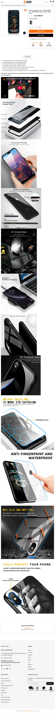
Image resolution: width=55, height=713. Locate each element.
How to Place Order (5, 697)
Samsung (30, 652)
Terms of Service (5, 702)
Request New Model (5, 699)
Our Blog (3, 690)
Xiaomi (29, 659)
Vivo (29, 662)
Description (27, 56)
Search (2, 683)
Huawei (29, 664)
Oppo (29, 657)
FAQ (2, 695)
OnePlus (30, 655)
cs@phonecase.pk (7, 658)
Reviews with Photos (5, 681)
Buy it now (41, 35)
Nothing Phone (31, 669)
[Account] (45, 2)
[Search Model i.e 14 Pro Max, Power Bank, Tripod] (53, 5)
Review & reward (5, 678)
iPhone (29, 650)
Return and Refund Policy (7, 685)
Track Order (4, 692)
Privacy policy (4, 688)
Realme (30, 666)
